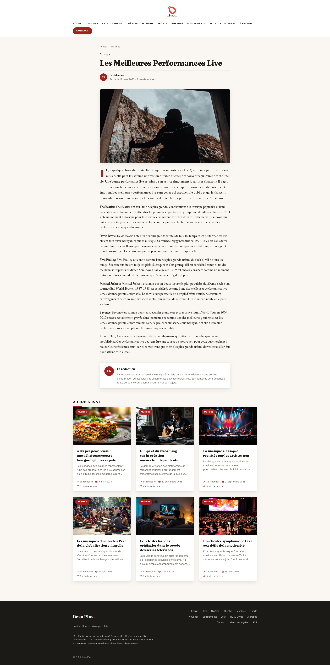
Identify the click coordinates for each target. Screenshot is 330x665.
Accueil (78, 23)
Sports (162, 23)
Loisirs (93, 23)
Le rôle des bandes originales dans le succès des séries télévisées (160, 545)
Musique (148, 23)
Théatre (132, 23)
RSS (254, 622)
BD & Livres (228, 23)
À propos (246, 23)
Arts (105, 23)
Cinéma (117, 23)
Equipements (196, 23)
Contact (82, 30)
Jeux (213, 23)
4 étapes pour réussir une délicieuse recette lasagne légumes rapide (96, 455)
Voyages (177, 23)
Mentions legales (239, 622)
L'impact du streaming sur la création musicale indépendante (159, 455)
